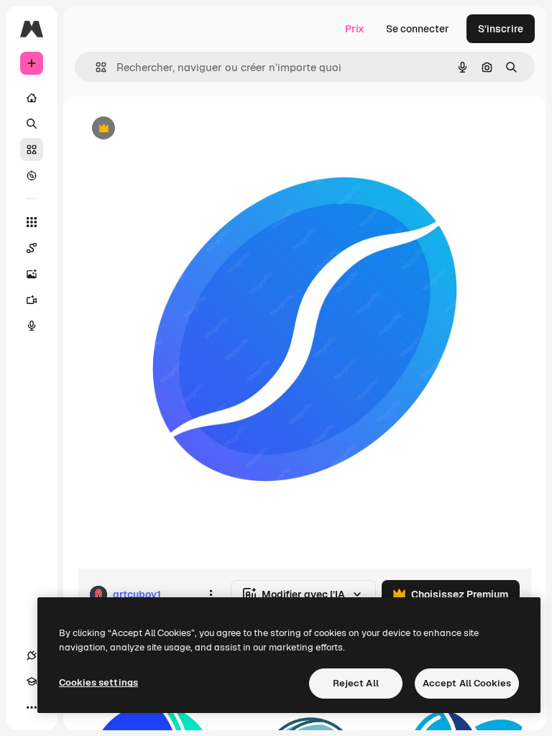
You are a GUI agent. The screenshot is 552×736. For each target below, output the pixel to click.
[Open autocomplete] (95, 67)
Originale (173, 129)
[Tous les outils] (31, 222)
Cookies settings (98, 682)
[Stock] (31, 149)
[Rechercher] (31, 123)
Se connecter (417, 28)
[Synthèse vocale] (31, 325)
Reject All (356, 683)
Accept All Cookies (467, 683)
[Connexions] (31, 655)
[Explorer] (31, 175)
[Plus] (31, 707)
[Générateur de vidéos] (31, 299)
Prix (354, 28)
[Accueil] (31, 97)
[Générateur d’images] (31, 273)
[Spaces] (31, 247)
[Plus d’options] (210, 594)
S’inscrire (500, 28)
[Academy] (31, 681)
